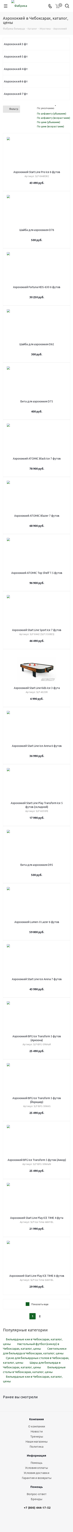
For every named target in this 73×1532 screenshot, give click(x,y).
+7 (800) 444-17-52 (37, 1507)
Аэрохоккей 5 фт (16, 56)
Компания (36, 1419)
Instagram (43, 1520)
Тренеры (36, 1436)
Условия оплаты (36, 1467)
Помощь (36, 1462)
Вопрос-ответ (37, 1494)
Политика (36, 1446)
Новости (37, 1431)
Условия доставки (36, 1472)
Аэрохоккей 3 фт (16, 44)
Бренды (36, 1499)
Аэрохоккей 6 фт (16, 81)
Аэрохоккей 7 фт (16, 93)
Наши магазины (36, 1441)
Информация (36, 1455)
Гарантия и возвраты (36, 1478)
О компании (36, 1426)
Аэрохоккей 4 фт (16, 69)
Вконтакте (33, 1520)
